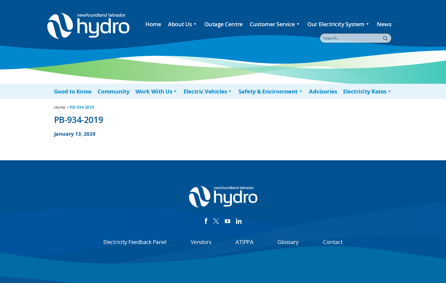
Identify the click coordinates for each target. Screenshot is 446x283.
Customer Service (272, 24)
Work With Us (153, 91)
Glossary (288, 242)
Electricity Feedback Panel (135, 242)
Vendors (201, 242)
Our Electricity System (335, 24)
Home (153, 24)
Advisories (323, 91)
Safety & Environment (268, 91)
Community (113, 91)
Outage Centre (223, 24)
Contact (333, 242)
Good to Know (73, 91)
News (384, 24)
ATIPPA (244, 242)
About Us (180, 24)
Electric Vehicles (205, 91)
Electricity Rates (365, 91)
